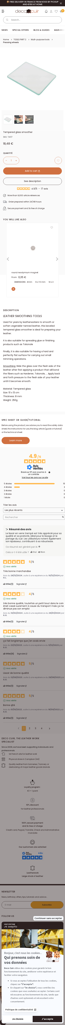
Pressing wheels (11, 42)
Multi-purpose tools (40, 39)
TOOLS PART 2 (20, 39)
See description (32, 181)
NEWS (5, 30)
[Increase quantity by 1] (17, 160)
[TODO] (39, 546)
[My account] (51, 11)
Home (6, 39)
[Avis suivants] (48, 728)
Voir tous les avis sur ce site (35, 477)
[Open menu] (3, 11)
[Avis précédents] (18, 728)
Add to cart (31, 170)
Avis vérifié (11, 566)
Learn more (15, 440)
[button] (46, 12)
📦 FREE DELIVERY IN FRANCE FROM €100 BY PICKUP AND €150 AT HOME (32, 3)
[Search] (7, 20)
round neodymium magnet (25, 272)
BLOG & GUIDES (41, 30)
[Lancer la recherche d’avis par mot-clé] (63, 517)
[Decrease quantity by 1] (5, 160)
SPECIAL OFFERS (20, 30)
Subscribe (47, 904)
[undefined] (49, 472)
